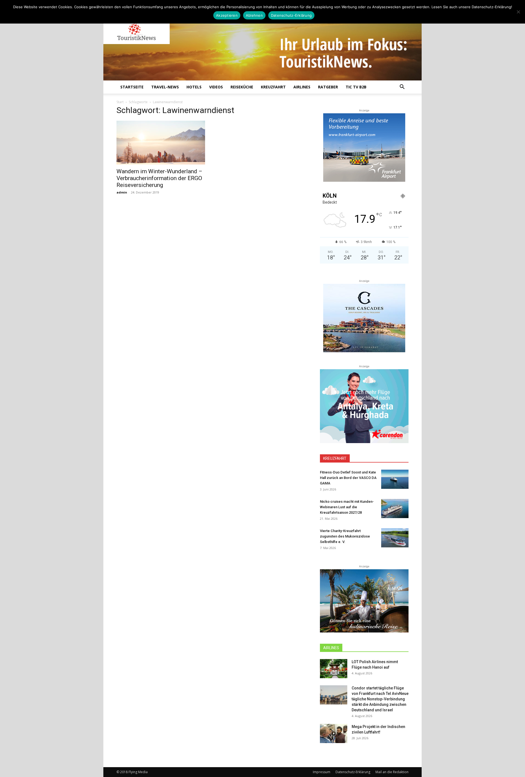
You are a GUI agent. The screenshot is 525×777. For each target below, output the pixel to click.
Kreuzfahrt (273, 86)
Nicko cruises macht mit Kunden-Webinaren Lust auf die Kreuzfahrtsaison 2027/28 (347, 507)
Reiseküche (242, 86)
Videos (216, 86)
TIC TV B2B (356, 86)
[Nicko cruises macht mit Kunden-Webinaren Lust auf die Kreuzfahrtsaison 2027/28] (395, 508)
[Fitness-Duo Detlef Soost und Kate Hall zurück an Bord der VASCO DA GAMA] (395, 479)
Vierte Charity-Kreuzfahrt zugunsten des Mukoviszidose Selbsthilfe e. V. (345, 536)
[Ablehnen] (518, 12)
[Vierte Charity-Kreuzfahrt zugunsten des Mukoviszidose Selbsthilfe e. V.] (395, 537)
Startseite (132, 86)
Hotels (194, 86)
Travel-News (165, 86)
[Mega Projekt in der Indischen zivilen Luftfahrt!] (333, 733)
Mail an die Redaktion (392, 772)
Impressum (321, 772)
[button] (402, 87)
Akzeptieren (227, 15)
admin (121, 192)
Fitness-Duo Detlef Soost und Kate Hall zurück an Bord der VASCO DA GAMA (348, 477)
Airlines (301, 86)
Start (120, 102)
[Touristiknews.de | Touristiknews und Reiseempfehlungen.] (262, 44)
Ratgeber (328, 86)
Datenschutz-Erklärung (353, 772)
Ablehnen (254, 15)
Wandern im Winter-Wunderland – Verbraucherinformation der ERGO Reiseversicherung (159, 178)
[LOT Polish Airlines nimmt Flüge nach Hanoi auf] (333, 668)
